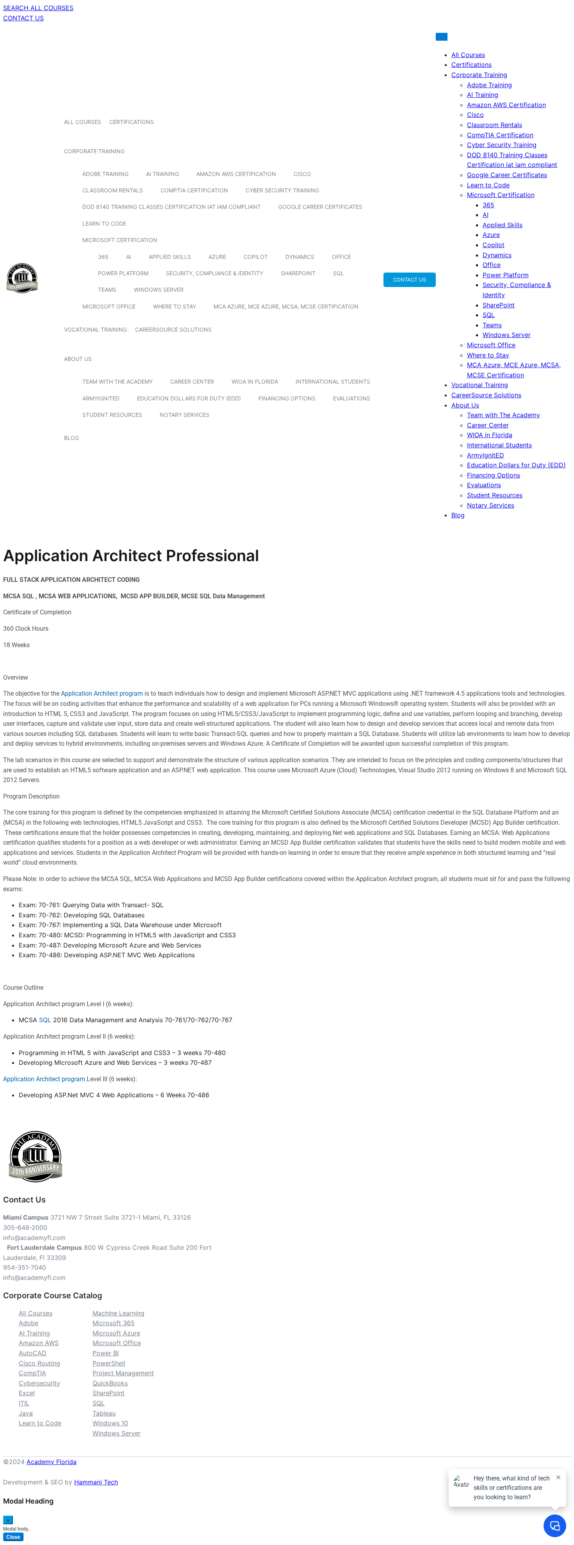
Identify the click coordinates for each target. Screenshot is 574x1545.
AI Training (162, 173)
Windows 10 (110, 1423)
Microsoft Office (108, 306)
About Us (78, 358)
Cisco (302, 173)
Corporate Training (94, 151)
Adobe (28, 1323)
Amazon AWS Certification (236, 173)
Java (26, 1413)
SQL (338, 273)
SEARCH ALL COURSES (38, 8)
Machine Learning (118, 1313)
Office (341, 256)
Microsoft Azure (116, 1333)
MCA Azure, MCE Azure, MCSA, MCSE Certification (286, 306)
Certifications (131, 121)
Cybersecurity (39, 1383)
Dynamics (299, 256)
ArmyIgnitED (100, 398)
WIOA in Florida (255, 381)
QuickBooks (110, 1383)
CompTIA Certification (194, 190)
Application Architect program (102, 693)
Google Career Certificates (320, 206)
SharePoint (298, 273)
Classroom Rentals (112, 190)
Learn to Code (104, 223)
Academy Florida (52, 1462)
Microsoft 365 (114, 1323)
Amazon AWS (39, 1343)
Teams (107, 289)
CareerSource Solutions (173, 329)
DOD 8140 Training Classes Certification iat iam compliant (171, 206)
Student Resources (112, 414)
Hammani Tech (96, 1482)
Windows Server (159, 289)
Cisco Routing (39, 1363)
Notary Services (184, 414)
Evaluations (351, 398)
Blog (71, 437)
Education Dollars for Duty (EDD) (189, 398)
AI (128, 256)
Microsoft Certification (119, 240)
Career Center (192, 381)
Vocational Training (95, 329)
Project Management (123, 1373)
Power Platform (123, 273)
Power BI (106, 1353)
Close (13, 1537)
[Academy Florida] (22, 297)
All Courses (82, 121)
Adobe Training (105, 173)
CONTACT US (23, 18)
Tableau (104, 1413)
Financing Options (287, 398)
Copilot (256, 256)
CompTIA (32, 1373)
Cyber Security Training (282, 190)
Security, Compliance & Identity (214, 273)
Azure (217, 256)
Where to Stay (174, 306)
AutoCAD (32, 1353)
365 (103, 256)
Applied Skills (170, 256)
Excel (27, 1393)
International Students (333, 381)
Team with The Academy (117, 381)
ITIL (24, 1403)
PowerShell (109, 1363)
